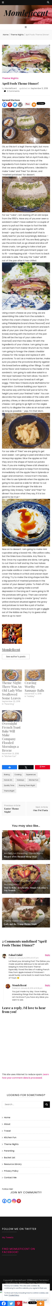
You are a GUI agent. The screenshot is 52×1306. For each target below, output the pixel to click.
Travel (7, 1130)
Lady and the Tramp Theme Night (20, 924)
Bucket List (9, 1157)
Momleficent (26, 12)
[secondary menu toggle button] (3, 2)
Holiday (8, 881)
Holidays (20, 780)
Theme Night (9, 791)
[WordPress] (20, 104)
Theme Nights (10, 78)
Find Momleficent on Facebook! (18, 1250)
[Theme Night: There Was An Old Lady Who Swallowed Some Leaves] (12, 675)
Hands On (8, 780)
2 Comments (13, 91)
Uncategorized (27, 920)
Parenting (22, 853)
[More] (34, 104)
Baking (7, 774)
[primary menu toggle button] (26, 27)
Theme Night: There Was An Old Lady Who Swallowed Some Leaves (12, 690)
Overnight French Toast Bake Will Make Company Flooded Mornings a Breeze (11, 736)
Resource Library (13, 1164)
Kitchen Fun (33, 780)
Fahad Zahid (15, 955)
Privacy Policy (11, 1170)
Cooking (18, 774)
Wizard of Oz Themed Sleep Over (20, 856)
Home (7, 1117)
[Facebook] (4, 104)
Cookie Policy (14, 1295)
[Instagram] (14, 1201)
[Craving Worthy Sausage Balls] (35, 675)
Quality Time (9, 785)
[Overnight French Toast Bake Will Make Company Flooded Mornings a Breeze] (12, 716)
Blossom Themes (27, 1283)
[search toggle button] (48, 2)
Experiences (31, 774)
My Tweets (7, 1237)
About (7, 1124)
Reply (47, 955)
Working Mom (11, 884)
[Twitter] (15, 104)
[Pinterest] (9, 104)
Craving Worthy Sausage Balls (34, 686)
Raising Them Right (27, 785)
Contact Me (10, 1177)
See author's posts (15, 656)
